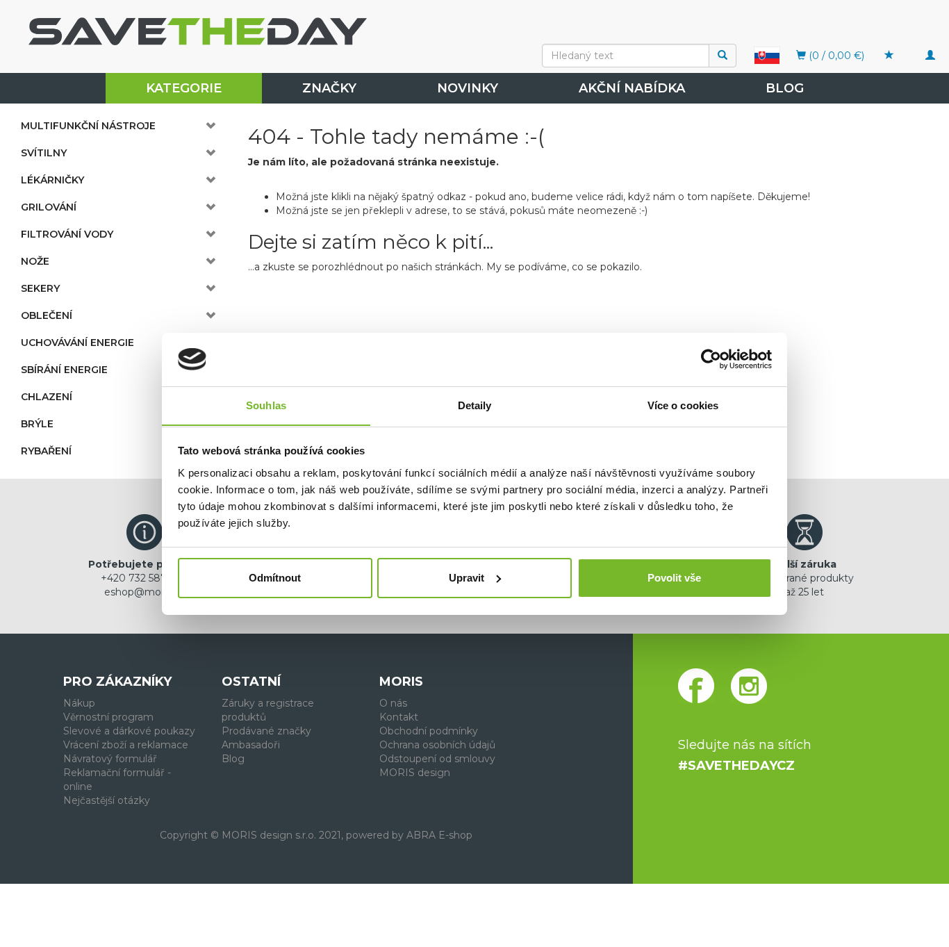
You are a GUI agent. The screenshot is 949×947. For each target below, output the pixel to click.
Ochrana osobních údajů (437, 745)
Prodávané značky (266, 731)
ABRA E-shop (439, 835)
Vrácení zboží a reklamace (125, 745)
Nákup (79, 703)
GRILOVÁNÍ (48, 207)
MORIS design (414, 772)
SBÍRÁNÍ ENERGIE (64, 369)
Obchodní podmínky (428, 731)
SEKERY (40, 288)
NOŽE (35, 261)
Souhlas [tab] (266, 405)
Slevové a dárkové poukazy (129, 731)
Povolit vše (674, 578)
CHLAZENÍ (46, 396)
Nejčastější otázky (106, 800)
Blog (785, 88)
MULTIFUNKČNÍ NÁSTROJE (88, 126)
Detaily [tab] (475, 405)
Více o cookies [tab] (682, 405)
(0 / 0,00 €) (835, 55)
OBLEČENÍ (46, 315)
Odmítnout (275, 578)
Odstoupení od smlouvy (437, 758)
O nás (393, 703)
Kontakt (398, 717)
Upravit (466, 578)
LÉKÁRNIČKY (52, 180)
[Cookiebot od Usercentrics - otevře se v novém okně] (711, 359)
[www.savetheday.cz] (767, 55)
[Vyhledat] (722, 55)
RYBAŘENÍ (46, 451)
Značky (329, 88)
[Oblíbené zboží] (889, 55)
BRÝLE (37, 424)
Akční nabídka (632, 88)
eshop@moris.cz (144, 592)
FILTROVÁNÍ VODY (67, 234)
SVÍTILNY (44, 153)
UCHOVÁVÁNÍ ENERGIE (77, 342)
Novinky (467, 88)
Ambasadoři (251, 745)
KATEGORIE (184, 88)
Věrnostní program (108, 717)
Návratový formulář (110, 758)
